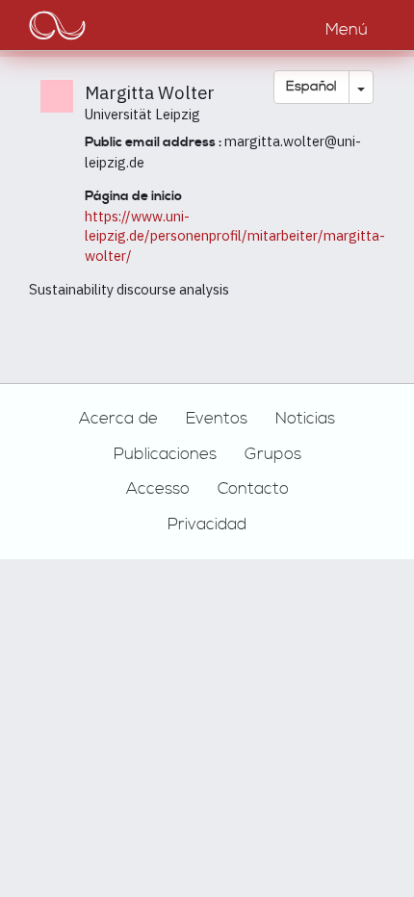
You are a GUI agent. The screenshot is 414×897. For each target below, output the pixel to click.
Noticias (305, 418)
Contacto (253, 489)
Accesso (158, 489)
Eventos (216, 418)
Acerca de (118, 418)
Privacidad (207, 524)
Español (311, 86)
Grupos (273, 454)
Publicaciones (165, 454)
